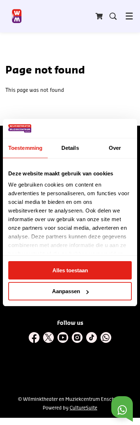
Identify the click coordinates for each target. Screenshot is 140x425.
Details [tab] (70, 148)
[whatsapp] (106, 337)
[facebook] (34, 337)
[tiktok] (91, 337)
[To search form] (113, 16)
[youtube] (62, 337)
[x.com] (48, 337)
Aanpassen (66, 291)
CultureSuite (83, 408)
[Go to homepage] (17, 16)
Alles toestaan (70, 270)
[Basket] (100, 16)
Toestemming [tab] (25, 148)
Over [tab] (115, 148)
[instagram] (77, 337)
